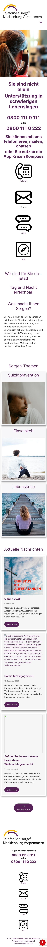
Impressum (29, 941)
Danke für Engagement (19, 676)
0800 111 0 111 (23, 117)
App (23, 259)
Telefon (23, 181)
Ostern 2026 (12, 598)
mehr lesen (12, 624)
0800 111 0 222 (23, 128)
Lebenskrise (23, 486)
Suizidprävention (23, 375)
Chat (23, 233)
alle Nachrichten (23, 808)
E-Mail (23, 899)
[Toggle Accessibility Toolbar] (42, 942)
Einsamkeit (23, 430)
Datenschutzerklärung (23, 943)
